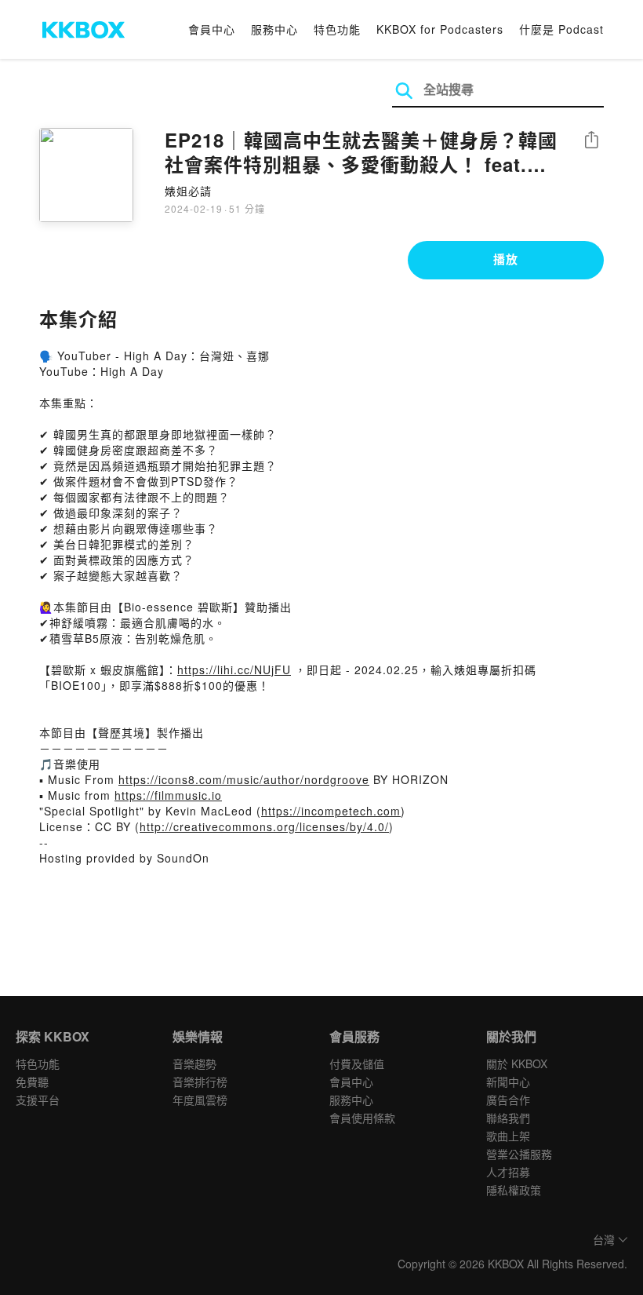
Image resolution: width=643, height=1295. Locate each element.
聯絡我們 (508, 1117)
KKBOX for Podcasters (439, 29)
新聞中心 (508, 1081)
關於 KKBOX (516, 1063)
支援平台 (38, 1099)
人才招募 (508, 1172)
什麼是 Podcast (561, 29)
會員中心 (211, 29)
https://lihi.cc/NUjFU (234, 669)
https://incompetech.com (331, 811)
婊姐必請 (188, 191)
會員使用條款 (362, 1117)
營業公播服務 (519, 1154)
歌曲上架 (508, 1136)
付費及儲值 (356, 1063)
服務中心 (274, 29)
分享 (591, 140)
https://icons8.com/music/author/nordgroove (243, 779)
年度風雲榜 (200, 1099)
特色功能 (337, 29)
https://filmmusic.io (168, 795)
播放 (505, 259)
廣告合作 (508, 1099)
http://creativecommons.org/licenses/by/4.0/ (264, 826)
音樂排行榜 (200, 1081)
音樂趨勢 (194, 1063)
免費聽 (32, 1081)
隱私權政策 (513, 1190)
